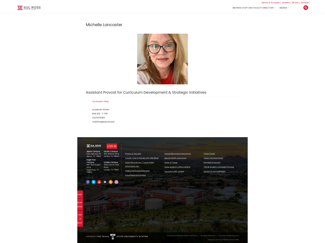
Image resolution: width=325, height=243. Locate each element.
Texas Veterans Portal (213, 158)
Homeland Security (212, 162)
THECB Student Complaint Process (219, 167)
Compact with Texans (174, 171)
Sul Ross (305, 2)
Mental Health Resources (175, 158)
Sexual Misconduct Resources (177, 153)
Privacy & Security (133, 153)
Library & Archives (271, 2)
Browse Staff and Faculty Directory (253, 7)
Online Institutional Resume (137, 171)
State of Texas (170, 162)
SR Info (295, 2)
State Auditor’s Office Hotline (177, 167)
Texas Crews (209, 153)
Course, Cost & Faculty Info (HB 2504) (142, 158)
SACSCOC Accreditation (214, 171)
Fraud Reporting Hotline (135, 175)
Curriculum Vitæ (100, 101)
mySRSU (286, 2)
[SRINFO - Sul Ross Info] (29, 9)
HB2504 (283, 7)
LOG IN (111, 146)
